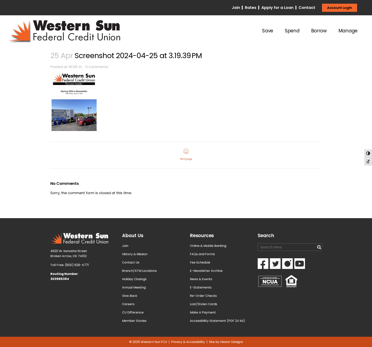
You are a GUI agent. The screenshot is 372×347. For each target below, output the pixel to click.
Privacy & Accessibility (188, 342)
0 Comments (96, 66)
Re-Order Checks (203, 296)
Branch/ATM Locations (139, 271)
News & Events (201, 279)
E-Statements (201, 287)
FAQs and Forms (202, 254)
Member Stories (134, 321)
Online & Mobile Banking (208, 246)
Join (236, 7)
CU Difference (133, 312)
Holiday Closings (134, 279)
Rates (250, 7)
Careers (128, 304)
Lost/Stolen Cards (203, 304)
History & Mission (134, 254)
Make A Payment (203, 312)
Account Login (339, 7)
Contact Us (130, 262)
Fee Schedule (200, 262)
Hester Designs (231, 342)
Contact (306, 7)
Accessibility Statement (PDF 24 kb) (217, 321)
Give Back (129, 296)
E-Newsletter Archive (206, 271)
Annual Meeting (134, 287)
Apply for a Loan (277, 7)
